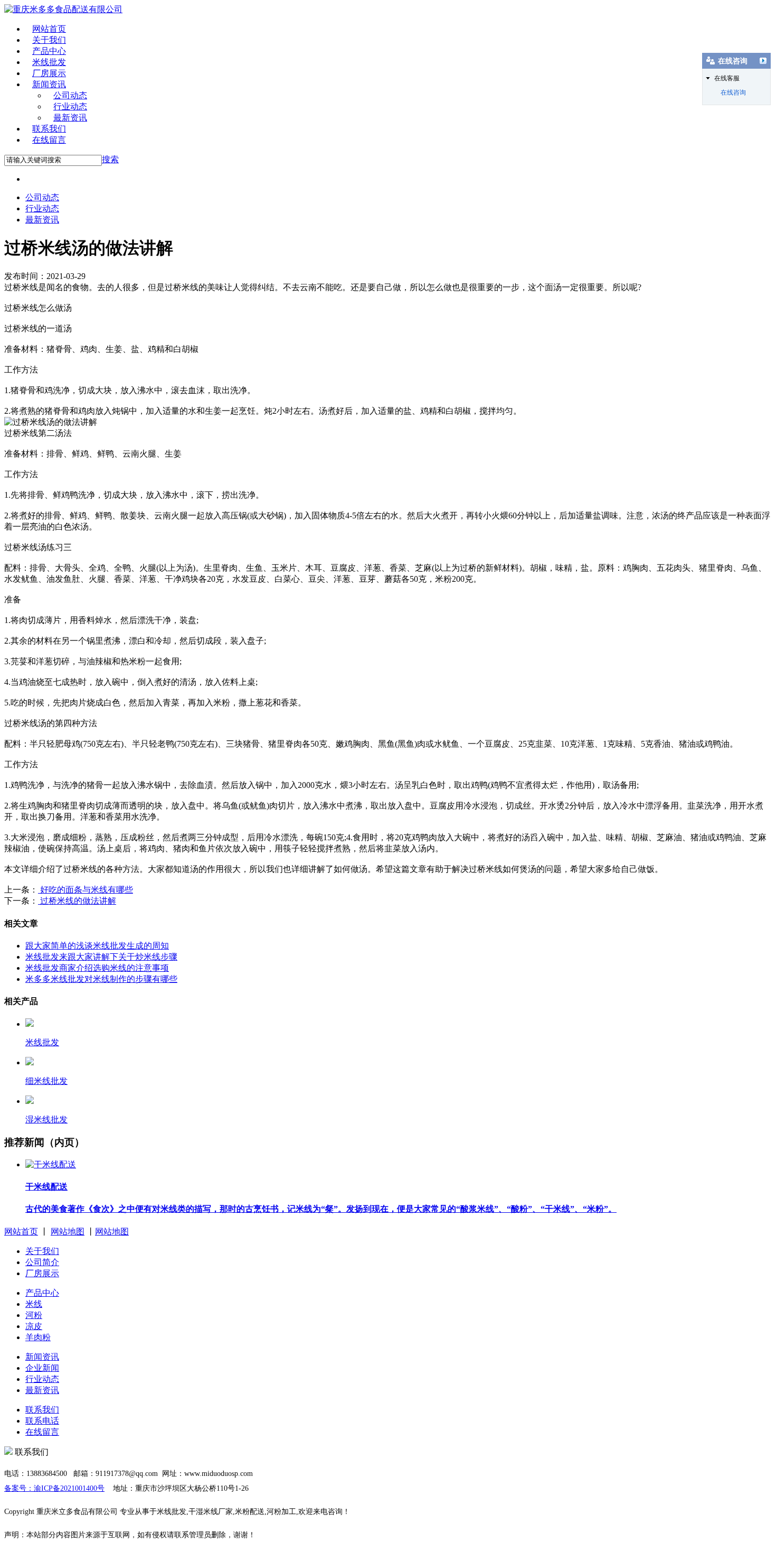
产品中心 (49, 51)
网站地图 (67, 1231)
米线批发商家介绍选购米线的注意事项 (97, 967)
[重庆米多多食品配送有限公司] (63, 9)
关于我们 (49, 39)
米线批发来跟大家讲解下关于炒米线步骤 (101, 956)
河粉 (33, 1315)
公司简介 (42, 1262)
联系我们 (49, 128)
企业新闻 (42, 1367)
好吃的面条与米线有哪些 (85, 889)
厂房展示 (49, 73)
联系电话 (42, 1420)
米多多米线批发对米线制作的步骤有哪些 (101, 978)
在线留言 (49, 139)
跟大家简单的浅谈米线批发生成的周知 (97, 945)
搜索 (110, 159)
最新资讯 (70, 117)
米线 (33, 1303)
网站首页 (49, 28)
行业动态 (70, 106)
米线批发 (49, 62)
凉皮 (33, 1326)
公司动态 (70, 95)
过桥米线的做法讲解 (77, 900)
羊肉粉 (38, 1337)
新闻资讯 (49, 84)
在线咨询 (733, 92)
